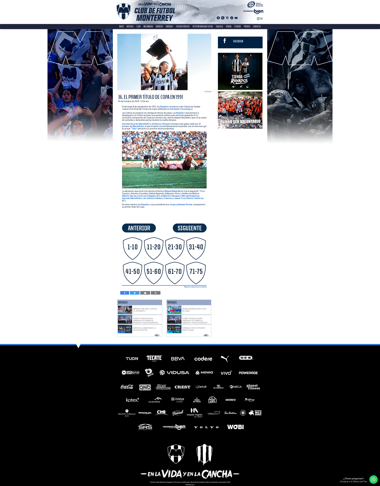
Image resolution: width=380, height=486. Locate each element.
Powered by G (190, 485)
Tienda (228, 26)
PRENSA (247, 26)
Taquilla (219, 26)
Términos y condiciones (182, 482)
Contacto (257, 26)
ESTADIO (237, 26)
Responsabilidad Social (203, 26)
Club (139, 26)
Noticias (130, 26)
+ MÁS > (157, 335)
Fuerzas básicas (183, 26)
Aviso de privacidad (197, 482)
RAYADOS (159, 26)
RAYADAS (169, 26)
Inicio (121, 26)
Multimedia (148, 26)
